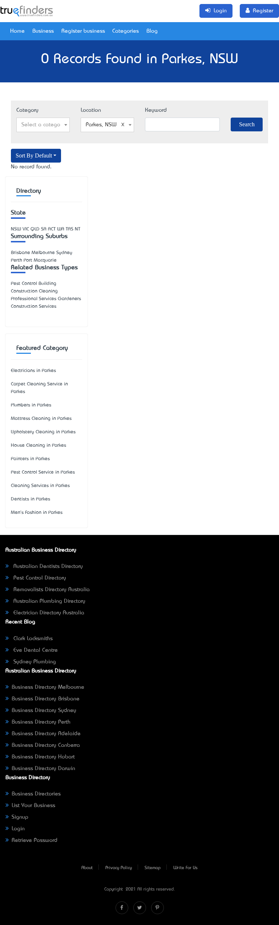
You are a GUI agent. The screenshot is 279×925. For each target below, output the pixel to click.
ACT (52, 229)
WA (60, 229)
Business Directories (36, 794)
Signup (20, 817)
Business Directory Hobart (43, 757)
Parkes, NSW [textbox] (101, 124)
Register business (83, 31)
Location (91, 110)
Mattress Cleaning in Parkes (41, 418)
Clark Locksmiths (32, 638)
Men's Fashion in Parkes (36, 512)
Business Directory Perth (41, 722)
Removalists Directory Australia (51, 589)
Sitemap (153, 868)
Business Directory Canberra (46, 745)
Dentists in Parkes (30, 499)
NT (77, 229)
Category (27, 110)
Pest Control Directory (39, 578)
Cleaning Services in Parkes (40, 485)
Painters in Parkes (30, 459)
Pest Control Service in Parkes (43, 472)
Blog (152, 31)
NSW (16, 229)
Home (17, 31)
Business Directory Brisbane (46, 698)
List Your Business (33, 805)
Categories (125, 31)
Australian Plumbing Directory (48, 601)
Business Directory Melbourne (48, 687)
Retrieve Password (34, 840)
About (87, 868)
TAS (69, 229)
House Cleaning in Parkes (38, 445)
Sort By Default (34, 155)
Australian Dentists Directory (47, 566)
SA (43, 229)
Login (18, 828)
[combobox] (43, 125)
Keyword (156, 110)
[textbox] (43, 125)
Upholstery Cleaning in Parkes (43, 432)
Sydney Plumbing (34, 661)
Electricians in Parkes (33, 370)
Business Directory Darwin (43, 768)
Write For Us (185, 868)
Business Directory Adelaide (46, 733)
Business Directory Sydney (44, 710)
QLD (35, 229)
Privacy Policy (118, 868)
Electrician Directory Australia (48, 612)
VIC (26, 229)
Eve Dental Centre (35, 650)
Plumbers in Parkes (31, 405)
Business (43, 31)
